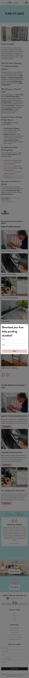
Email (3, 345)
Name (3, 339)
